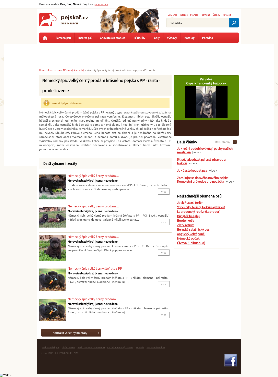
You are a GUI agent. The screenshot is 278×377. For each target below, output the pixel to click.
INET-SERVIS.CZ (59, 352)
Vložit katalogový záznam (120, 347)
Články (216, 14)
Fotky (156, 38)
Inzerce (184, 14)
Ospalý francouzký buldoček (206, 83)
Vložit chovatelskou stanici (91, 347)
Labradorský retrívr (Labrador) (198, 211)
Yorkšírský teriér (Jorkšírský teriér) (201, 207)
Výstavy (172, 38)
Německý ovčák (188, 238)
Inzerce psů (85, 38)
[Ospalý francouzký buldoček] (206, 117)
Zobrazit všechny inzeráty (70, 333)
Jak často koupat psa (192, 170)
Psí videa (206, 79)
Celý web (172, 14)
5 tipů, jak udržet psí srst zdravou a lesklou (201, 161)
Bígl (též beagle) (188, 216)
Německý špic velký (73, 70)
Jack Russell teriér (190, 202)
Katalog (226, 14)
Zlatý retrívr (185, 225)
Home (42, 70)
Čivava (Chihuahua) (191, 243)
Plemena (205, 14)
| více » (196, 152)
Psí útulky (139, 38)
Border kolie (185, 220)
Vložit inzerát (68, 347)
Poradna (207, 38)
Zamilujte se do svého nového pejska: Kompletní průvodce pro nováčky (203, 179)
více (163, 191)
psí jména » (101, 4)
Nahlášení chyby (50, 347)
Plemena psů (63, 38)
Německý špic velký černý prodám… (93, 175)
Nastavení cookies (156, 347)
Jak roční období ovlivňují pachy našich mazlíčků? (205, 150)
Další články (222, 142)
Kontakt (140, 347)
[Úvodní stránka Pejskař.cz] (45, 38)
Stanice (194, 14)
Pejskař (63, 23)
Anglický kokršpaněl (191, 234)
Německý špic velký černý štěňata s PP (95, 268)
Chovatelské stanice (112, 38)
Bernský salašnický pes (193, 229)
